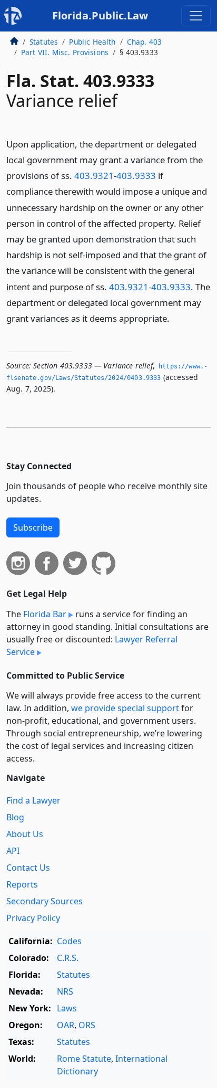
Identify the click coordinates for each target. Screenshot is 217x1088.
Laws (67, 1008)
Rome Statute (84, 1058)
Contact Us (28, 867)
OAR (65, 1025)
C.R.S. (67, 958)
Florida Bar (44, 614)
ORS (86, 1025)
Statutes (43, 42)
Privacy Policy (33, 918)
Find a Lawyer (33, 800)
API (12, 851)
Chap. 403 (144, 42)
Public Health (92, 42)
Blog (15, 817)
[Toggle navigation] (196, 15)
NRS (65, 991)
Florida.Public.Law (100, 15)
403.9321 (94, 176)
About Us (24, 834)
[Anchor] (175, 317)
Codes (69, 941)
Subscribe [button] (33, 527)
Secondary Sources (44, 901)
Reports (22, 884)
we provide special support (125, 708)
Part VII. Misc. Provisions (64, 52)
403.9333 (136, 176)
